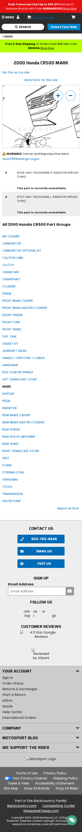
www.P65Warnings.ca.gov (20, 159)
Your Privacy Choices (30, 778)
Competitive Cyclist (58, 805)
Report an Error (68, 508)
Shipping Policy (65, 778)
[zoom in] (58, 95)
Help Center (12, 712)
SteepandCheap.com (41, 810)
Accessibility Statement (54, 783)
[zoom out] (70, 95)
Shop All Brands (37, 788)
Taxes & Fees (18, 783)
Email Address (21, 584)
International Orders (19, 717)
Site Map (11, 788)
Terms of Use (27, 773)
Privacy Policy (55, 773)
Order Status (13, 683)
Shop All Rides (67, 788)
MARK (8, 37)
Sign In (7, 677)
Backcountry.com (22, 805)
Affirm (7, 700)
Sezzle (7, 706)
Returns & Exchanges (19, 689)
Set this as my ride (15, 72)
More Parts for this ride (41, 80)
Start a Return (14, 694)
